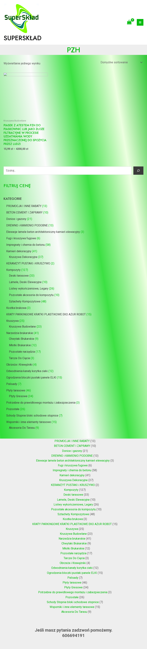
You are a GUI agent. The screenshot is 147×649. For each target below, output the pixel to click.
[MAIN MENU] (140, 22)
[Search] (138, 170)
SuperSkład (22, 38)
